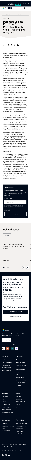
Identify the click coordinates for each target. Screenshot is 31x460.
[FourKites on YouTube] (9, 455)
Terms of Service (13, 444)
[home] (7, 8)
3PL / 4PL (18, 385)
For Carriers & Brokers (21, 423)
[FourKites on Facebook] (3, 455)
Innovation (4, 423)
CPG (17, 374)
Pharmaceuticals (20, 382)
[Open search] (24, 8)
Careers (18, 407)
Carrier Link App (20, 434)
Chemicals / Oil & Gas (21, 380)
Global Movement (6, 367)
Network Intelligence (7, 370)
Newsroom (19, 404)
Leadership (19, 399)
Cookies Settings (22, 444)
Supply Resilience (6, 360)
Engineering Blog (6, 404)
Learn (3, 399)
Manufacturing (20, 377)
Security (3, 446)
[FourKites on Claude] (7, 348)
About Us (18, 396)
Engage (4, 401)
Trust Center (10, 446)
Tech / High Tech (20, 362)
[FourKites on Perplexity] (12, 348)
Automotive (19, 360)
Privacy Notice (7, 210)
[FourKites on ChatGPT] (3, 348)
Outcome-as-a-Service (8, 426)
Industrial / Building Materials (21, 366)
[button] (27, 8)
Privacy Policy (5, 444)
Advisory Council (20, 401)
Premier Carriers (20, 428)
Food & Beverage (20, 369)
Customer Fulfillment (7, 362)
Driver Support (19, 431)
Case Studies (5, 396)
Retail (17, 372)
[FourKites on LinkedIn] (6, 455)
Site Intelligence (6, 365)
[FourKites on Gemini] (16, 348)
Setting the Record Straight (6, 429)
